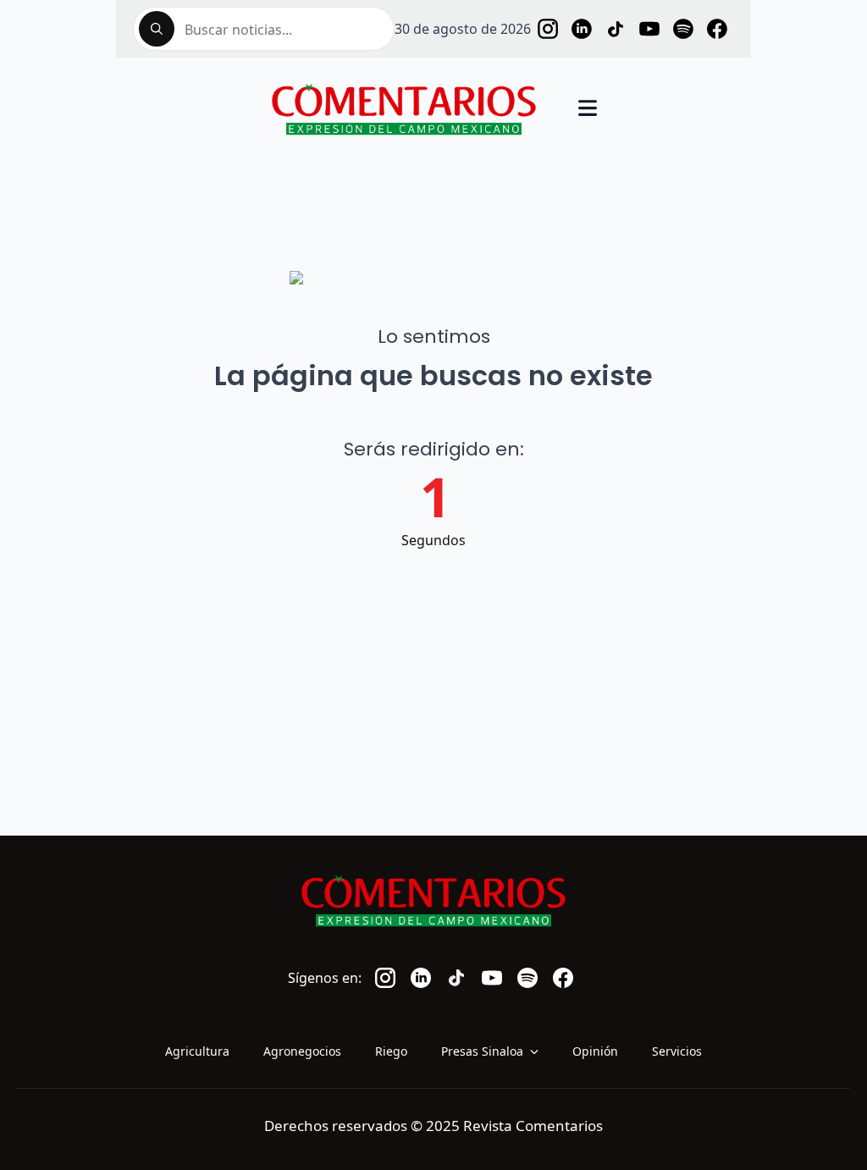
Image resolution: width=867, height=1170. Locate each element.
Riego (391, 1051)
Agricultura (197, 1051)
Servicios (677, 1051)
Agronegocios (302, 1051)
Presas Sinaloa (482, 1051)
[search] (156, 29)
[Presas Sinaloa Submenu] (539, 1051)
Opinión (595, 1051)
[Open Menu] (587, 109)
